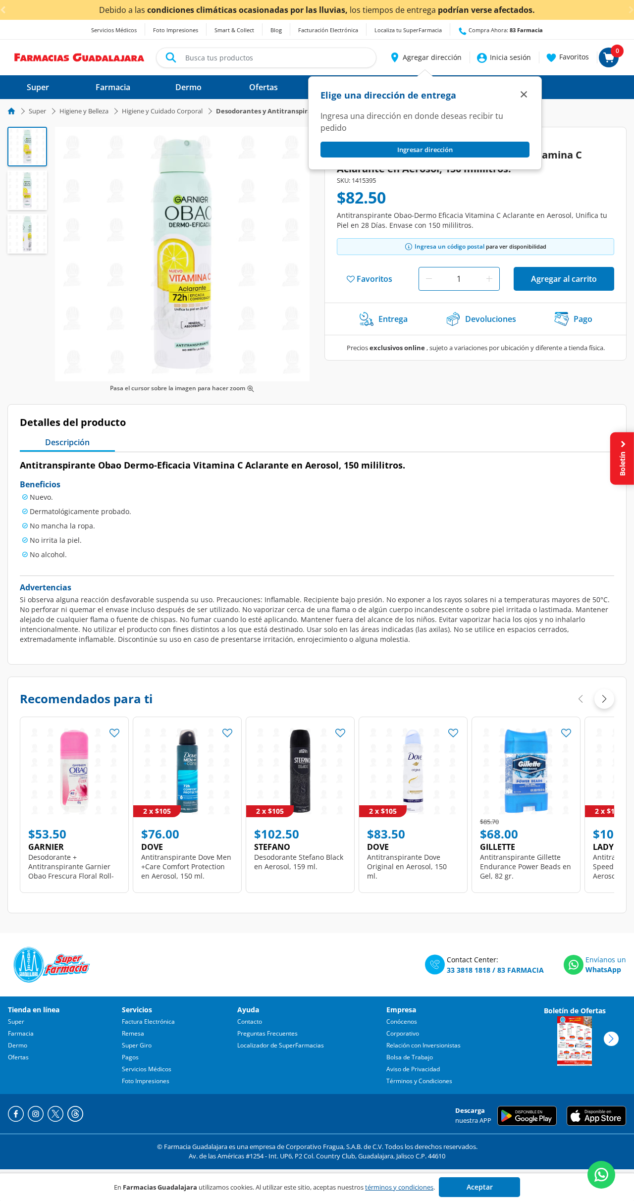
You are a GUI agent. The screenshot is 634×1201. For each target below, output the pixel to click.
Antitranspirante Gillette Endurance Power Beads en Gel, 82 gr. (525, 866)
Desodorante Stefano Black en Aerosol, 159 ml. (298, 861)
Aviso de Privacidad (413, 1069)
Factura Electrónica (148, 1021)
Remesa (133, 1033)
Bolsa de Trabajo (409, 1057)
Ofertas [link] (263, 87)
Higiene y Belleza (83, 111)
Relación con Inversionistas (423, 1045)
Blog (276, 30)
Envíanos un (605, 959)
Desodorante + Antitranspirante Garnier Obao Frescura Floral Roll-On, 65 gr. (71, 871)
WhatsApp (603, 969)
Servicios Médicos (114, 30)
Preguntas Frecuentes (267, 1033)
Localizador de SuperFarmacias (280, 1045)
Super (37, 111)
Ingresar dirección (425, 149)
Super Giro (137, 1045)
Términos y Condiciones (419, 1081)
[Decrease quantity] (429, 279)
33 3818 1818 (468, 970)
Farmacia (21, 1033)
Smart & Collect (234, 30)
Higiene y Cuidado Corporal (162, 111)
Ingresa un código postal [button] (449, 246)
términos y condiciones (399, 1187)
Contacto (249, 1021)
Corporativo (402, 1033)
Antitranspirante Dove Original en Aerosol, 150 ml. (407, 866)
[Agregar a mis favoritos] (114, 730)
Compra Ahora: (505, 30)
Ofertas (18, 1057)
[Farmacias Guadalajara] (79, 56)
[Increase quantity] (489, 279)
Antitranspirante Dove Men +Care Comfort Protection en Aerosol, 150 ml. (186, 866)
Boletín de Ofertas (575, 1010)
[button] (425, 57)
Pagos (130, 1057)
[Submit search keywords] (171, 57)
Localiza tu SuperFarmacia (408, 30)
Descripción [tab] (67, 442)
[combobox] (266, 58)
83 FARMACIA (520, 970)
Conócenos (401, 1021)
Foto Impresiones (175, 30)
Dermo (17, 1045)
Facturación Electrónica (328, 30)
